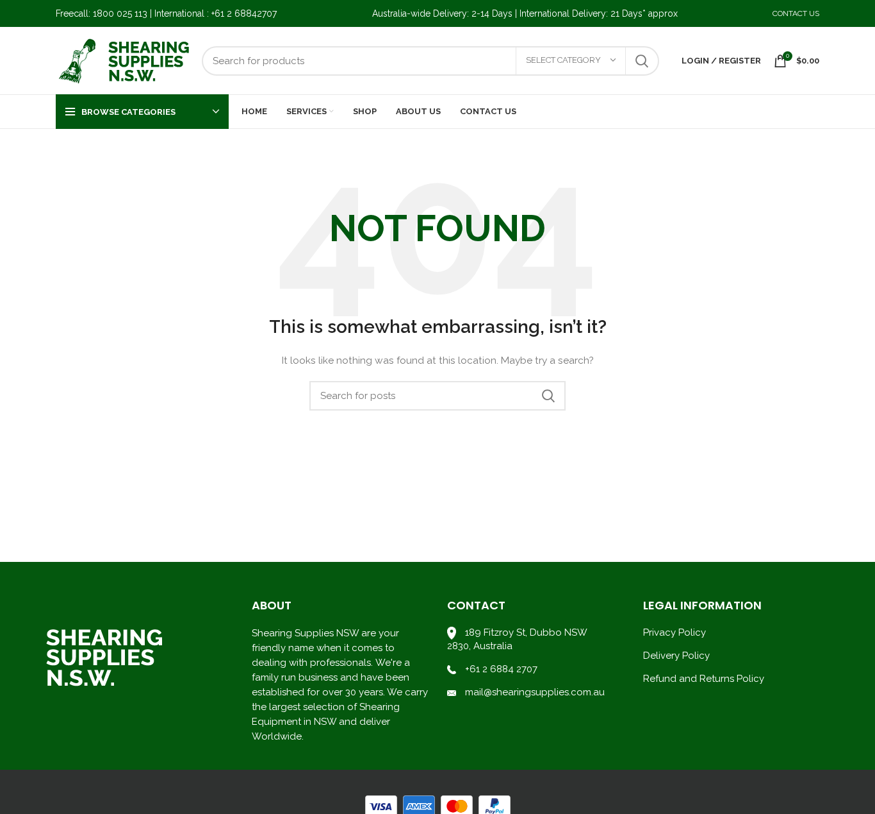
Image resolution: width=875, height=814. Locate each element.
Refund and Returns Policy (703, 678)
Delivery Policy (676, 655)
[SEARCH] (642, 61)
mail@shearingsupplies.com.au (533, 692)
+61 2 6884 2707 (501, 669)
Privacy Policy (674, 632)
